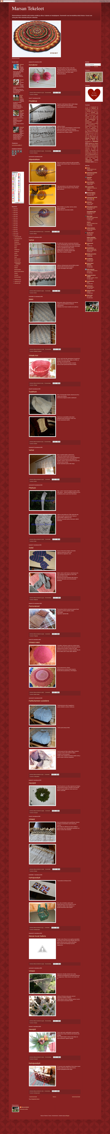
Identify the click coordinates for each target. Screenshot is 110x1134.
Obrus (88, 282)
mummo (89, 222)
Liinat (91, 135)
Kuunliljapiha (90, 258)
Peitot (88, 244)
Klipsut (35, 233)
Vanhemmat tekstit (76, 1096)
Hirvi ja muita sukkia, (21, 96)
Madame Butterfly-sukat (91, 169)
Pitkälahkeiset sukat (91, 212)
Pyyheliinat (94, 151)
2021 (14, 218)
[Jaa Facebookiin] (58, 92)
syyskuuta (16, 281)
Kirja (91, 126)
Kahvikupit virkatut (90, 120)
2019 (14, 222)
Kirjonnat (35, 152)
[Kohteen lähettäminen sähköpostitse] (54, 92)
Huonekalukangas (92, 115)
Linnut (95, 135)
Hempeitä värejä (90, 259)
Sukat (31, 548)
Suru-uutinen (89, 296)
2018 (14, 223)
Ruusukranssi (89, 265)
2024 (14, 212)
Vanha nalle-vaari (95, 155)
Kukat (93, 130)
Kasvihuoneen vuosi (91, 208)
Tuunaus (88, 155)
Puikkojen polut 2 (91, 290)
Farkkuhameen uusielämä (39, 701)
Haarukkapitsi (95, 109)
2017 (14, 225)
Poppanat (36, 635)
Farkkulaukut (36, 776)
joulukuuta (16, 236)
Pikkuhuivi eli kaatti (90, 173)
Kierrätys (87, 126)
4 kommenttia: (48, 869)
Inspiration (89, 177)
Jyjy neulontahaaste (90, 119)
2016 (14, 227)
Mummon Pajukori (91, 192)
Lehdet (95, 134)
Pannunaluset (34, 606)
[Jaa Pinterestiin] (60, 92)
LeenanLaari (90, 285)
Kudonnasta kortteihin (92, 172)
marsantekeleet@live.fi (17, 145)
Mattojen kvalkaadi (37, 351)
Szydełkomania (90, 281)
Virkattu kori (33, 355)
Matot (31, 299)
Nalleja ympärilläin (91, 237)
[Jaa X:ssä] (57, 92)
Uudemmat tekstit (33, 1096)
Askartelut (93, 108)
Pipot (95, 148)
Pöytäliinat (33, 101)
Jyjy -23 (94, 118)
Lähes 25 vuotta (90, 203)
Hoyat (92, 113)
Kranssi (88, 130)
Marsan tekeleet (25, 1107)
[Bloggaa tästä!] (55, 92)
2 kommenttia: (48, 290)
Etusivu (54, 1096)
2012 (14, 235)
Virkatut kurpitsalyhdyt (91, 229)
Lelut (86, 135)
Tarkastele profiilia (24, 1109)
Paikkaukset (87, 147)
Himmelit (86, 113)
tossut (97, 154)
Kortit (97, 128)
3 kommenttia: (47, 231)
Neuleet (35, 443)
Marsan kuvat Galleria (37, 936)
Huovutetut (87, 116)
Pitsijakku (89, 291)
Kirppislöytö (87, 128)
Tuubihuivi (33, 392)
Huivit (35, 541)
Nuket (88, 146)
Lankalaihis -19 (88, 134)
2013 (14, 233)
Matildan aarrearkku (91, 254)
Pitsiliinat (86, 150)
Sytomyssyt (91, 154)
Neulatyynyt (87, 141)
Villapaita (22, 127)
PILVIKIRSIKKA (90, 248)
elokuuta (16, 283)
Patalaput (94, 147)
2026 (14, 208)
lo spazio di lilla (90, 186)
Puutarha (87, 151)
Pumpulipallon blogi (91, 211)
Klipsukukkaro (34, 159)
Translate (96, 66)
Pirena (88, 168)
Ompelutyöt (94, 146)
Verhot (31, 240)
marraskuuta (17, 238)
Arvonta (86, 108)
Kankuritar (89, 202)
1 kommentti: (47, 479)
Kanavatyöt (87, 123)
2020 (14, 220)
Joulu (94, 116)
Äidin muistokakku (90, 287)
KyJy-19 (92, 131)
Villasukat (36, 599)
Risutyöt (94, 152)
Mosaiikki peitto (22, 111)
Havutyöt (32, 783)
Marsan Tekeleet (28, 8)
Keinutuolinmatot (91, 124)
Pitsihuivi (32, 488)
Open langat (89, 216)
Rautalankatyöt (88, 152)
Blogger (67, 1115)
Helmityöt (36, 94)
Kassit (92, 123)
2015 (14, 229)
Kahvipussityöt (34, 878)
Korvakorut (33, 65)
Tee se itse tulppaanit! (91, 193)
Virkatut (35, 385)
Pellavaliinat (87, 148)
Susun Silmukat (90, 182)
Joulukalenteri (89, 255)
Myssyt (93, 139)
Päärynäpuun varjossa (92, 206)
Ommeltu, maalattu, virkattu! (92, 277)
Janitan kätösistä (91, 228)
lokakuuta (16, 279)
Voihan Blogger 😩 (90, 198)
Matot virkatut (36, 694)
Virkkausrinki (90, 243)
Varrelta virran (90, 232)
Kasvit (96, 123)
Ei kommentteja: (48, 92)
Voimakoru (89, 178)
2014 (14, 231)
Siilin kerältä (90, 295)
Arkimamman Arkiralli (92, 197)
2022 (14, 216)
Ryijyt (86, 154)
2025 (14, 210)
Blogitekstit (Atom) (35, 1099)
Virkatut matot (34, 642)
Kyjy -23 (87, 131)
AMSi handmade (90, 269)
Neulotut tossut (94, 144)
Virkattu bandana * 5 (91, 183)
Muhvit (86, 139)
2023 (14, 214)
